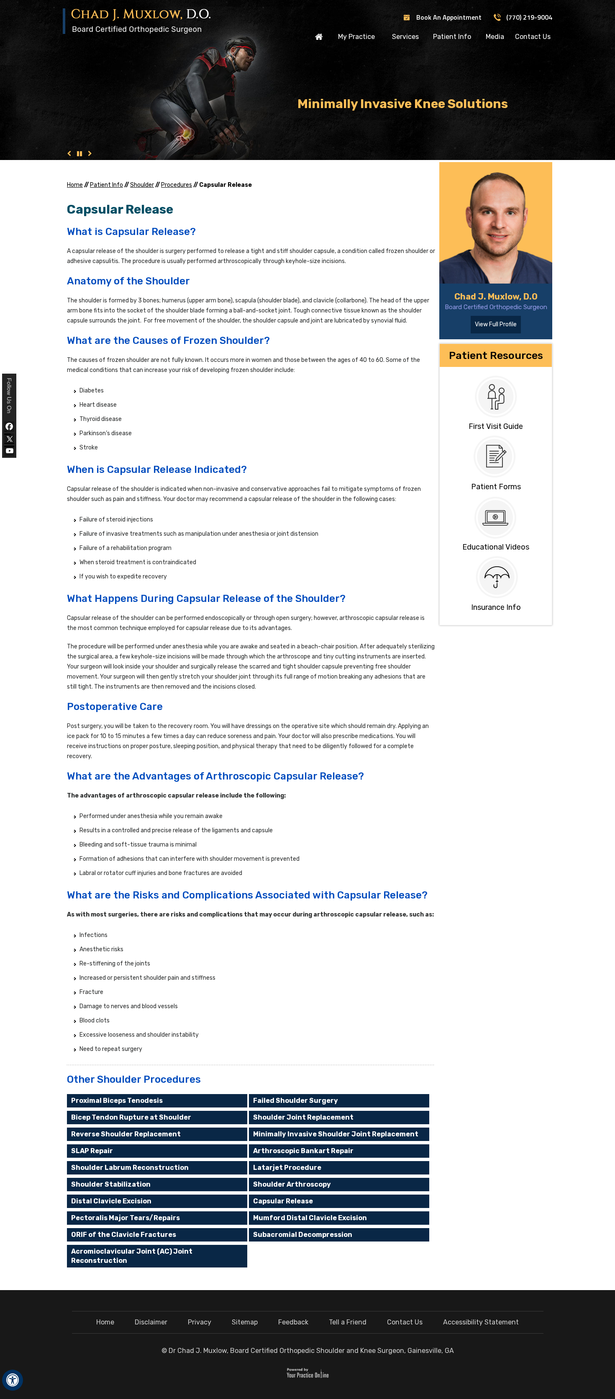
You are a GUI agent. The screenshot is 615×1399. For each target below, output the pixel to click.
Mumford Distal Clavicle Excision (310, 1218)
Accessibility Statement (481, 1322)
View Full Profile (496, 324)
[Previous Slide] (69, 154)
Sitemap (245, 1322)
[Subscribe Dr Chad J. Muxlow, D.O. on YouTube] (9, 451)
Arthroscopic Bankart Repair (303, 1151)
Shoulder (142, 184)
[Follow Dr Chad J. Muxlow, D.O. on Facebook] (9, 426)
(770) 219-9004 (529, 17)
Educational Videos (495, 547)
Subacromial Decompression (302, 1235)
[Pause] (79, 154)
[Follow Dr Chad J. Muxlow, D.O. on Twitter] (9, 439)
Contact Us (533, 37)
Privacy (199, 1322)
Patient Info (452, 37)
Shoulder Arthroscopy (292, 1184)
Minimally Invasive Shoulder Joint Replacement (335, 1134)
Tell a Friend (347, 1322)
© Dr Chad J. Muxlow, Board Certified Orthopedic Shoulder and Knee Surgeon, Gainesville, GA (307, 1351)
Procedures (176, 184)
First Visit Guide (496, 426)
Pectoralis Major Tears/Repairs (125, 1218)
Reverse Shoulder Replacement (126, 1134)
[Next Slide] (90, 154)
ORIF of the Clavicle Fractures (123, 1235)
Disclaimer (151, 1322)
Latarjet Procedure (287, 1168)
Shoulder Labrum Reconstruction (130, 1168)
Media (495, 37)
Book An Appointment (449, 17)
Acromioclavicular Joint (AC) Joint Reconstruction (131, 1256)
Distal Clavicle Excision (111, 1201)
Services (405, 37)
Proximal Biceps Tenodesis (117, 1101)
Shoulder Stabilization (111, 1184)
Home (319, 36)
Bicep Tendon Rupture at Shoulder (131, 1117)
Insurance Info (496, 607)
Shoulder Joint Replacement (303, 1117)
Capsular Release (283, 1201)
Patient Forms (496, 486)
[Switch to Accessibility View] (12, 1380)
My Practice (356, 37)
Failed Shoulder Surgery (295, 1101)
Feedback (293, 1322)
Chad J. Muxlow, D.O (496, 297)
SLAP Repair (92, 1151)
